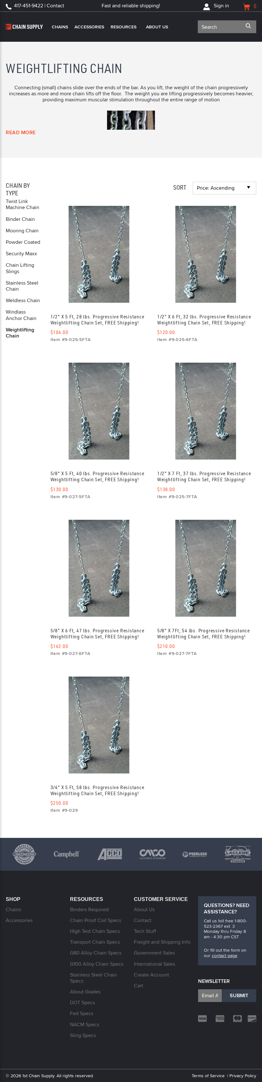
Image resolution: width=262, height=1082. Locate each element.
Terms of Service (208, 1075)
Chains (60, 27)
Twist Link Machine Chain (22, 204)
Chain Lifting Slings (20, 268)
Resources (123, 27)
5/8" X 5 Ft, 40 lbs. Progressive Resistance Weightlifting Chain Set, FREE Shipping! (97, 476)
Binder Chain (20, 219)
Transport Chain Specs (95, 942)
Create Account (151, 974)
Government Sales (154, 952)
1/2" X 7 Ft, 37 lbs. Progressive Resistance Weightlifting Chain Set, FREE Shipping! (204, 476)
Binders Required (89, 909)
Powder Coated (23, 242)
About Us (157, 27)
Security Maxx (21, 253)
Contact (142, 920)
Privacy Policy (242, 1075)
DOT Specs (82, 1002)
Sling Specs (83, 1035)
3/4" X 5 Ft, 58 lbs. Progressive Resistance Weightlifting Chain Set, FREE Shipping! (97, 790)
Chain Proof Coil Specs (95, 920)
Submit (239, 995)
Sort (179, 187)
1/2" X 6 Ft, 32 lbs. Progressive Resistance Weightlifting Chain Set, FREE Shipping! (204, 319)
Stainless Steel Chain (22, 286)
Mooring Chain (22, 230)
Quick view (98, 252)
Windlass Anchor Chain (21, 315)
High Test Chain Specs (95, 931)
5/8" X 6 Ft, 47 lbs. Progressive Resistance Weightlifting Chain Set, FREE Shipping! (97, 633)
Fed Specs (81, 1013)
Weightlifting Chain (20, 332)
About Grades (85, 991)
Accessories (89, 27)
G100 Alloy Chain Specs (96, 964)
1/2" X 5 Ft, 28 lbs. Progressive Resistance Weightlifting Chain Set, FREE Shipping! (97, 319)
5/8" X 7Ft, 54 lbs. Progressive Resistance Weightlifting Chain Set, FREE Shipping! (203, 633)
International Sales (154, 964)
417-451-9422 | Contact (39, 5)
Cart (138, 985)
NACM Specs (84, 1024)
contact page (224, 955)
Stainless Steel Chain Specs (93, 977)
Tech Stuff (145, 931)
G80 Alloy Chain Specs (95, 952)
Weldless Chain (23, 300)
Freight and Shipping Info (162, 942)
